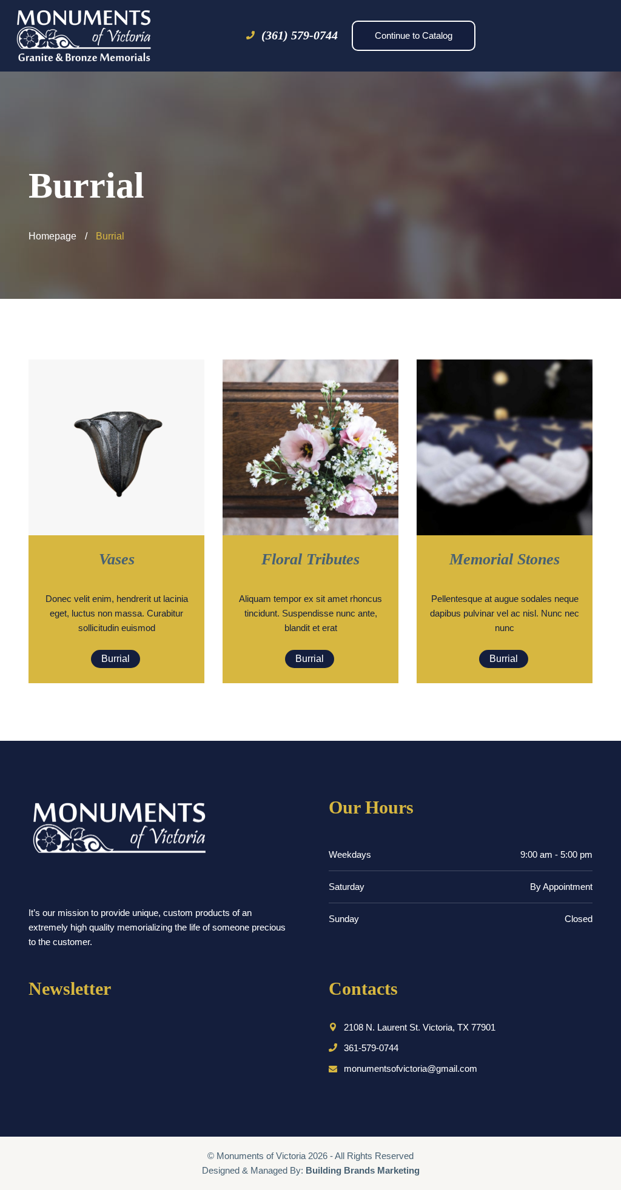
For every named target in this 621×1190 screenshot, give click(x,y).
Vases (117, 559)
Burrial (115, 658)
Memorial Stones (504, 559)
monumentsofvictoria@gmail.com (410, 1068)
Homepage (52, 236)
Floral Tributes (310, 559)
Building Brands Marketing (363, 1170)
